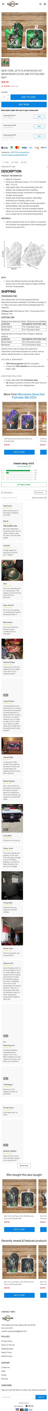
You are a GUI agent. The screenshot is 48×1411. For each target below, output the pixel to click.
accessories (24, 152)
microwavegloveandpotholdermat (14, 155)
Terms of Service (8, 1358)
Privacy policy (6, 1354)
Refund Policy (6, 1369)
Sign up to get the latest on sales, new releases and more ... (23, 1404)
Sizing (3, 1388)
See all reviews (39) (24, 466)
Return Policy (6, 1366)
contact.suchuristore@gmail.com (14, 1344)
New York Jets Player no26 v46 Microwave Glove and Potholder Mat (19, 1230)
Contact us (5, 1380)
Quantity (4, 92)
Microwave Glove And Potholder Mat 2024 (28, 396)
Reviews (4, 1392)
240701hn (15, 152)
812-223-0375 (7, 1341)
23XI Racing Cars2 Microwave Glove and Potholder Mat (18, 440)
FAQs (3, 1384)
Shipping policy (7, 1362)
